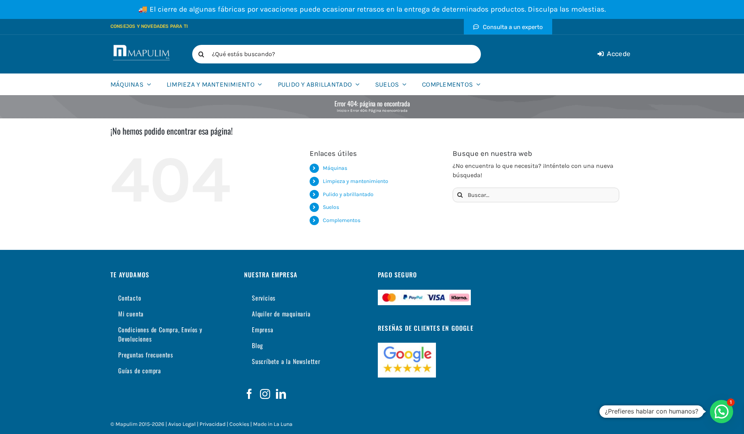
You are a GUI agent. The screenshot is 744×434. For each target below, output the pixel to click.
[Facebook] (249, 394)
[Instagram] (265, 394)
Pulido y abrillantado (348, 194)
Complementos (341, 220)
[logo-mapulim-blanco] (141, 47)
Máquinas (335, 168)
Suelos (331, 207)
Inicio (341, 110)
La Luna (283, 424)
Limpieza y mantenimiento (355, 181)
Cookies (239, 424)
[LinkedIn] (281, 394)
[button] (721, 411)
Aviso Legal (182, 424)
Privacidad (213, 424)
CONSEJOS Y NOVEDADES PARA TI (149, 26)
